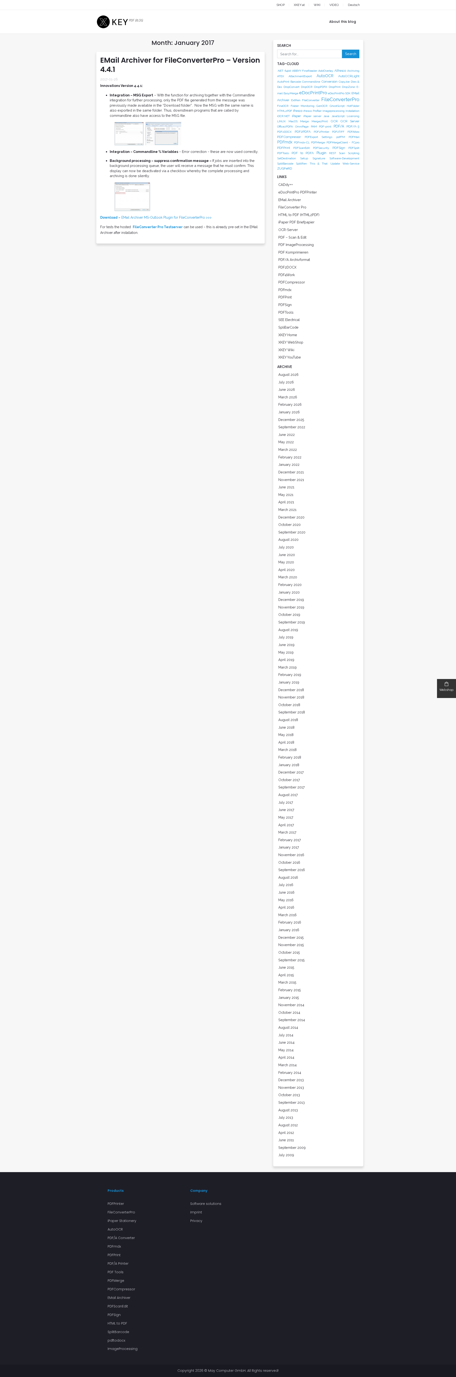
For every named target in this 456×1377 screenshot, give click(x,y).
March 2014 (287, 1065)
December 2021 (291, 472)
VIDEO (334, 5)
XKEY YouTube (289, 357)
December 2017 (291, 772)
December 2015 (291, 937)
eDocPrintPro (313, 92)
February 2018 (289, 757)
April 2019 (286, 660)
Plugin (321, 153)
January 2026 (289, 412)
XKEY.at (299, 5)
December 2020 (291, 517)
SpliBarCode (288, 327)
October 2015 (289, 952)
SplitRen (301, 163)
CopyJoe (344, 81)
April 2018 (286, 742)
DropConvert (291, 87)
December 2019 (291, 600)
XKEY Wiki (286, 350)
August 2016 (288, 877)
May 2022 (286, 442)
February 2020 (290, 585)
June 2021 (286, 487)
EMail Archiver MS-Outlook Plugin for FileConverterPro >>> (156, 217)
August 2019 (288, 630)
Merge (304, 121)
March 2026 (287, 397)
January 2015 (288, 997)
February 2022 (289, 457)
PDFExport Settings (318, 137)
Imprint (196, 1212)
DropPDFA (320, 87)
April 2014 (286, 1057)
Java (326, 116)
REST (332, 153)
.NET (280, 70)
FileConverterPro (340, 99)
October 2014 (289, 1012)
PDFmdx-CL (302, 142)
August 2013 (288, 1110)
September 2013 (291, 1102)
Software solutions (205, 1203)
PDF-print (325, 126)
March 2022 (287, 450)
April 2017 (286, 825)
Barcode (295, 81)
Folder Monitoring (302, 106)
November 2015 (291, 945)
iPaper (296, 116)
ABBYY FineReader (304, 70)
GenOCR (322, 106)
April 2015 (286, 975)
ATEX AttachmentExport (294, 76)
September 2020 (291, 532)
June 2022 (286, 435)
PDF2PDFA (303, 131)
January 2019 (288, 682)
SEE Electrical (289, 320)
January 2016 (288, 930)
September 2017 (291, 787)
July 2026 (286, 382)
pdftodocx (116, 1340)
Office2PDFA (285, 126)
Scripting (353, 153)
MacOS (293, 121)
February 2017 (289, 840)
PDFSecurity (321, 148)
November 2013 (291, 1087)
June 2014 (286, 1042)
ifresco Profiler (312, 111)
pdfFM (340, 137)
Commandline (311, 81)
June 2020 (286, 555)
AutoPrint (283, 81)
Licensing (353, 116)
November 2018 (291, 697)
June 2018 (286, 727)
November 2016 (291, 855)
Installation (352, 111)
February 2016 (289, 922)
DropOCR (307, 87)
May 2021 (285, 495)
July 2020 (286, 547)
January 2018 (288, 765)
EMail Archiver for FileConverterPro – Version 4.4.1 (180, 65)
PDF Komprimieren (293, 252)
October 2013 (289, 1095)
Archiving (353, 70)
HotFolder (353, 106)
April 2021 (286, 502)
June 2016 (286, 892)
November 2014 (291, 1005)
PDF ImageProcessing (296, 245)
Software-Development (344, 158)
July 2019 (285, 637)
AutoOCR (325, 76)
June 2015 (286, 967)
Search (350, 54)
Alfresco (340, 70)
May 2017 (285, 817)
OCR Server (349, 121)
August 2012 (288, 1125)
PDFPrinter (116, 1203)
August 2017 (288, 795)
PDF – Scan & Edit (292, 237)
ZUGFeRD (284, 168)
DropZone (348, 87)
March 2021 (287, 510)
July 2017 (285, 802)
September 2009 (292, 1148)
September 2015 (291, 960)
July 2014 (285, 1035)
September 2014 (291, 1020)
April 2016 (286, 907)
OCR (334, 121)
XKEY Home (287, 335)
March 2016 (287, 915)
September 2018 (291, 712)
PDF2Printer (321, 131)
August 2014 (288, 1027)
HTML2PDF (284, 111)
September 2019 (291, 622)
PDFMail (354, 137)
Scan (342, 153)
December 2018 (291, 690)
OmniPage (302, 126)
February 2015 (289, 990)
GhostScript (337, 106)
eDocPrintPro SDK (339, 93)
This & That (319, 163)
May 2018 (286, 735)
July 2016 (285, 885)
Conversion (329, 81)
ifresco (297, 111)
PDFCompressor (289, 137)
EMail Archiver (289, 200)
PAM (314, 126)
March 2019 (287, 667)
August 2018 (288, 720)
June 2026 (286, 389)
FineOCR (283, 106)
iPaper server (312, 116)
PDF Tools (116, 1272)
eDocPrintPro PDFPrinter (297, 192)
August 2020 (288, 540)
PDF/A (339, 126)
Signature (319, 158)
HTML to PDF (117, 1323)
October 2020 (289, 525)
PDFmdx (284, 142)
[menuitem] (349, 5)
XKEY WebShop (290, 342)
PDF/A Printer (118, 1263)
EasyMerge (291, 93)
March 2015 (287, 982)
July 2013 (285, 1117)
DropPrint (335, 87)
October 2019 (289, 615)
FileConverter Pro (292, 207)
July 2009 (286, 1155)
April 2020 (286, 570)
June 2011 (286, 1140)
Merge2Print (320, 121)
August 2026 (288, 375)
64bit (288, 70)
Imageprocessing (334, 111)
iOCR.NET (283, 116)
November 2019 (291, 607)
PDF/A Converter (121, 1238)
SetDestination (286, 158)
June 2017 (286, 810)
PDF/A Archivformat (294, 260)
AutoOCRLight (348, 76)
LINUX (281, 121)
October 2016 (289, 862)
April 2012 (286, 1133)
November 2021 (291, 480)
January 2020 (289, 592)
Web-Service (350, 163)
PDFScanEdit (301, 148)
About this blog (342, 21)
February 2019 (289, 675)
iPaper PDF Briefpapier (296, 222)
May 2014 (286, 1050)
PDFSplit (353, 148)
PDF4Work (286, 275)
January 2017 (288, 847)
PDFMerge (318, 142)
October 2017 (289, 780)
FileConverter (310, 100)
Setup (304, 158)
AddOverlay (325, 70)
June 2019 (286, 645)
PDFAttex (353, 131)
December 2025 (291, 420)
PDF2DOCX (284, 131)
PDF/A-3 (353, 126)
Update (335, 163)
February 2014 (289, 1072)
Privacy (196, 1220)
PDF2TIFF (338, 131)
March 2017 (287, 832)
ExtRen (295, 100)
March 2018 (287, 750)
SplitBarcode (285, 163)
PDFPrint (283, 148)
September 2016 (291, 870)
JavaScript (338, 116)
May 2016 (286, 900)
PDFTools (283, 153)
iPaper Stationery (122, 1220)
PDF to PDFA (303, 153)
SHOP (280, 5)
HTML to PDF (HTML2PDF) (298, 215)
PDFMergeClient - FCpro (343, 142)
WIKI (317, 5)
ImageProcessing (123, 1348)
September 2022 (291, 427)
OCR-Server (288, 230)
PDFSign (338, 148)
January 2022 (288, 464)
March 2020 (287, 577)
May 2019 (286, 652)
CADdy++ (285, 185)
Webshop (446, 690)
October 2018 (289, 705)
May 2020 (286, 562)
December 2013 (291, 1080)
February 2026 (290, 404)
